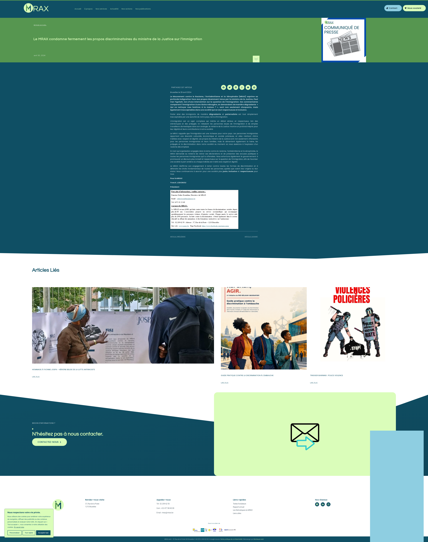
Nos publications (143, 9)
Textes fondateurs (239, 504)
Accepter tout (43, 533)
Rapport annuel (238, 507)
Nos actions (126, 9)
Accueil (78, 9)
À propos (88, 9)
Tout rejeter (29, 533)
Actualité (114, 9)
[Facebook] (317, 504)
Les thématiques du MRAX (243, 510)
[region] (29, 523)
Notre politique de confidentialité (231, 539)
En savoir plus (19, 527)
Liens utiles (237, 513)
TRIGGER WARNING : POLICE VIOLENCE (326, 375)
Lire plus (36, 377)
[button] (223, 87)
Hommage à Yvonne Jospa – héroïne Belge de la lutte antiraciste (63, 369)
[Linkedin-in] (323, 504)
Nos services (101, 9)
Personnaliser (15, 533)
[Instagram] (328, 504)
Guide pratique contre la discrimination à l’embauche (247, 375)
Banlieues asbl (259, 539)
